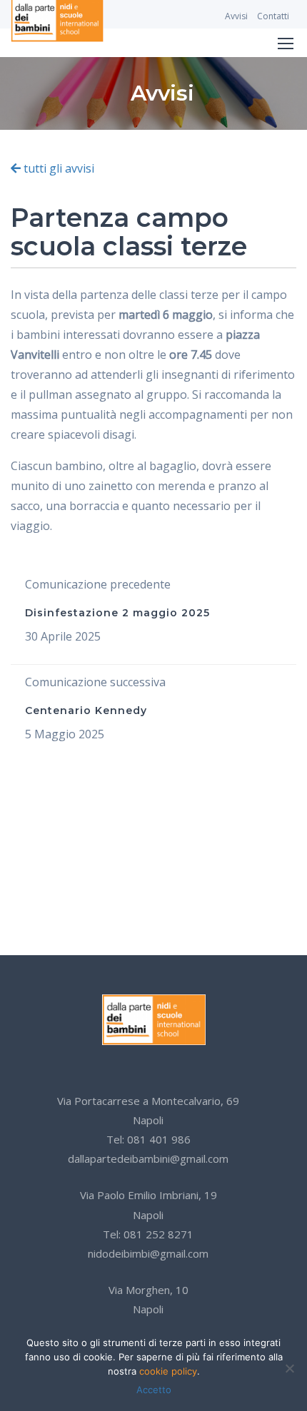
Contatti (273, 16)
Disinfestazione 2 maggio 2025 (117, 612)
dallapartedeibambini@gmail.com (148, 1158)
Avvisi (236, 16)
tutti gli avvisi (57, 168)
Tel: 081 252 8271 (148, 1234)
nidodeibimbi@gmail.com (148, 1253)
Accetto (153, 1389)
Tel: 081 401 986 (148, 1139)
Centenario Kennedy (86, 710)
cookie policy (168, 1371)
